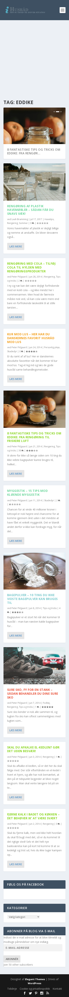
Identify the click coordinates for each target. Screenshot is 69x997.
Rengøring (12, 223)
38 (20, 450)
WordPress (34, 983)
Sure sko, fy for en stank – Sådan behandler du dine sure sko (32, 693)
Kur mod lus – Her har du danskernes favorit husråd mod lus (30, 338)
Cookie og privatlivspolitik (35, 988)
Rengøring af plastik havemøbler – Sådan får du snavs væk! (30, 210)
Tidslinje (12, 988)
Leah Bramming (20, 219)
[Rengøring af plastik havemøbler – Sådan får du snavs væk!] (34, 181)
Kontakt (57, 988)
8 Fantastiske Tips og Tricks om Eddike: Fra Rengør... (33, 151)
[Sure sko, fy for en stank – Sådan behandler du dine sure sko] (34, 665)
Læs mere (15, 246)
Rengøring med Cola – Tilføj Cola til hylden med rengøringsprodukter (31, 267)
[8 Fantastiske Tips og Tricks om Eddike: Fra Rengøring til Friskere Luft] (34, 409)
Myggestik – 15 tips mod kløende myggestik (27, 493)
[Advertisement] (34, 56)
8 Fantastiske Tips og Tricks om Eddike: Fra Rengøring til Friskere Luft (34, 437)
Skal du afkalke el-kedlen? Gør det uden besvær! (33, 749)
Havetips (49, 219)
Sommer (23, 223)
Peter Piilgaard (19, 276)
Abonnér (12, 959)
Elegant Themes (35, 979)
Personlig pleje (52, 347)
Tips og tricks (50, 608)
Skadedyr (12, 351)
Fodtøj (46, 702)
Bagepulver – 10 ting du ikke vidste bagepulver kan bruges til (32, 599)
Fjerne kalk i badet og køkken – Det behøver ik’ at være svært (33, 816)
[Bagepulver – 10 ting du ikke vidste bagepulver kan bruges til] (34, 571)
